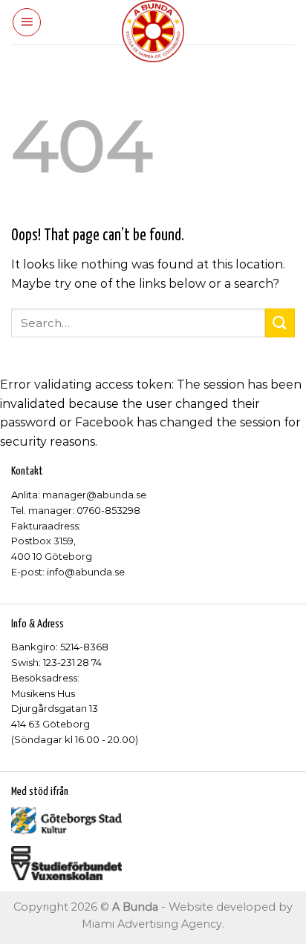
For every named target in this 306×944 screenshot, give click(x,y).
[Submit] (280, 322)
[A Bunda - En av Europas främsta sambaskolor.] (153, 31)
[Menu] (27, 22)
